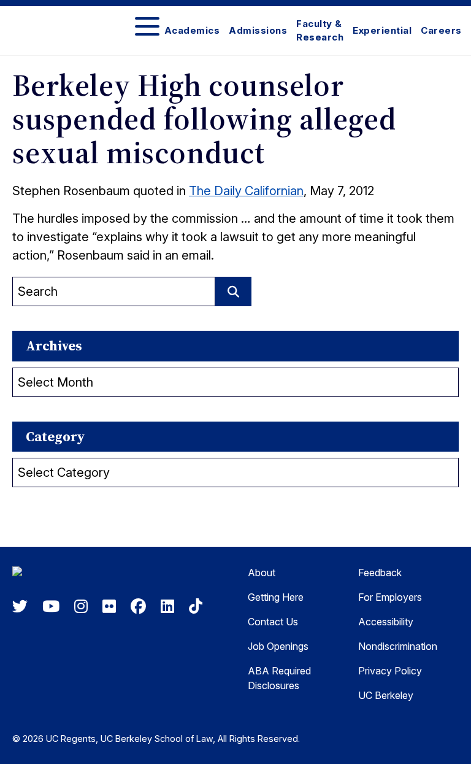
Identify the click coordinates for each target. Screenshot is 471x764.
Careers (441, 30)
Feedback (380, 572)
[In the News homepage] (73, 574)
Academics (192, 30)
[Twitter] (20, 606)
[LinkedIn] (167, 606)
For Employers (390, 597)
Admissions (258, 30)
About (261, 572)
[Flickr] (109, 606)
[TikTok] (195, 606)
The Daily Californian (246, 190)
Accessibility (385, 621)
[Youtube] (50, 606)
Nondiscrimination (397, 646)
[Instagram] (81, 606)
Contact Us (273, 621)
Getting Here (276, 597)
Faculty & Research (319, 31)
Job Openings (278, 646)
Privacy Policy (390, 671)
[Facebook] (138, 606)
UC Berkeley (385, 695)
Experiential (382, 30)
